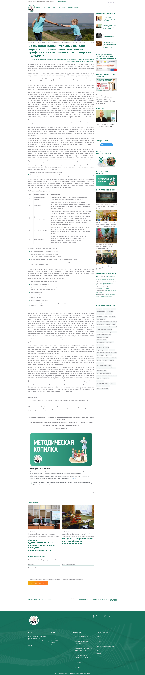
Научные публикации (102, 350)
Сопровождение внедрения (105, 646)
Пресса (83, 534)
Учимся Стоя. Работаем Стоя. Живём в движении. (83, 649)
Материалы (62, 7)
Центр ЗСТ (112, 383)
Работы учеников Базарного (104, 365)
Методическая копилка (34, 536)
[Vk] (108, 2)
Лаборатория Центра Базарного (105, 342)
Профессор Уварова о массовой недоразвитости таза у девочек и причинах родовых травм (106, 278)
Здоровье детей (43, 533)
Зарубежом (112, 316)
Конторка (77, 667)
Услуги (54, 7)
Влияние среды (66, 533)
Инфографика (100, 324)
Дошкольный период (33, 533)
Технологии (46, 7)
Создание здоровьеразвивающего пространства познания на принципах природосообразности (41, 545)
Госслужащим (55, 640)
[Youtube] (113, 2)
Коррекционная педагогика (104, 334)
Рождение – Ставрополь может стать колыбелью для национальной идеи (77, 541)
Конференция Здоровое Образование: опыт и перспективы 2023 (113, 332)
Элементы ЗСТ (106, 386)
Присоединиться (107, 145)
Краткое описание (104, 288)
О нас (99, 636)
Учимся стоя (100, 381)
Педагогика (108, 355)
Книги (113, 324)
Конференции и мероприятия (104, 329)
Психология (100, 363)
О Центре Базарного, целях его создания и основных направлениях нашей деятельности (105, 296)
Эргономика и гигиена (102, 388)
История (108, 324)
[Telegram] (115, 2)
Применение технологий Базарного (104, 652)
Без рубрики (107, 309)
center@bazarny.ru (62, 1)
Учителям (53, 638)
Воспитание (110, 311)
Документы (108, 314)
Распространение (73, 7)
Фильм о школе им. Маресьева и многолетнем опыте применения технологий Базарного (106, 224)
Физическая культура (102, 383)
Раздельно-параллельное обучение (49, 536)
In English (99, 309)
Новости (112, 350)
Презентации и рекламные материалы (106, 357)
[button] (116, 108)
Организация (77, 534)
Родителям (54, 636)
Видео (113, 309)
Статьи (99, 378)
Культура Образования (81, 636)
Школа (30, 538)
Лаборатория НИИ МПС (102, 337)
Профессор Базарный (108, 360)
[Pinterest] (111, 2)
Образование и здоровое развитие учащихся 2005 (110, 352)
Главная (38, 7)
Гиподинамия (100, 314)
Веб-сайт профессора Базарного (81, 642)
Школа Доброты (79, 662)
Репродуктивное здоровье (104, 373)
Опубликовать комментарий (38, 583)
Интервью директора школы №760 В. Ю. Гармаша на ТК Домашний (104, 246)
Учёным (53, 642)
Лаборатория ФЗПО (84, 533)
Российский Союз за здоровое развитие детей (109, 375)
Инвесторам (54, 645)
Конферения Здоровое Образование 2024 (39, 534)
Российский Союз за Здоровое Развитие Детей (83, 656)
